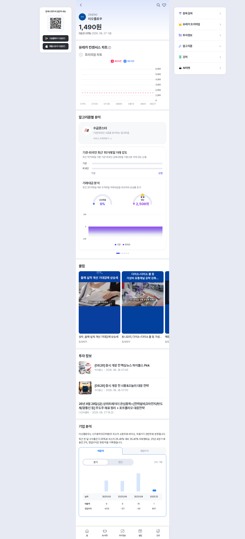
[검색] (158, 5)
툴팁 (109, 47)
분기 (95, 462)
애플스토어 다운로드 (57, 46)
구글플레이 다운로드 (57, 38)
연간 (120, 462)
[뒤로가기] (81, 5)
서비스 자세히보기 (101, 138)
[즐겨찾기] (164, 5)
